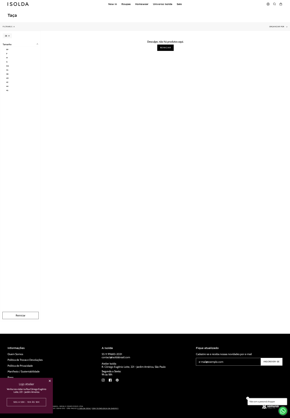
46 (7, 90)
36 (7, 70)
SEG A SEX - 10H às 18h (26, 402)
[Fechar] (49, 380)
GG (7, 66)
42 (7, 82)
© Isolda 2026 (84, 408)
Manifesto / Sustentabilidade (24, 371)
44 (7, 86)
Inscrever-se (271, 361)
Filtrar (7, 27)
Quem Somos (15, 354)
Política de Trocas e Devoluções (25, 359)
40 (7, 78)
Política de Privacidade (20, 365)
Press (10, 377)
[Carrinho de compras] (281, 4)
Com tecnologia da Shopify (105, 408)
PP (7, 49)
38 (7, 74)
